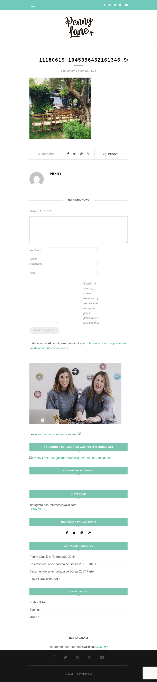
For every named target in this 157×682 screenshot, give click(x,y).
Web (32, 272)
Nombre (34, 250)
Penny (113, 154)
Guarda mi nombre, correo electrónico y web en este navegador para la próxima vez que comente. (91, 303)
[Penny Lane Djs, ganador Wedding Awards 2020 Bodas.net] (70, 458)
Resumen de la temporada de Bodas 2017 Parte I (62, 571)
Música (34, 617)
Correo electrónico (36, 261)
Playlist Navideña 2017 (44, 578)
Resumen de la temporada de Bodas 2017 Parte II (62, 564)
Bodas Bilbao (38, 602)
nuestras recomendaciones (53, 434)
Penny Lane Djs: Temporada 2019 (52, 556)
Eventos (34, 609)
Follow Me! (35, 508)
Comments (45, 154)
